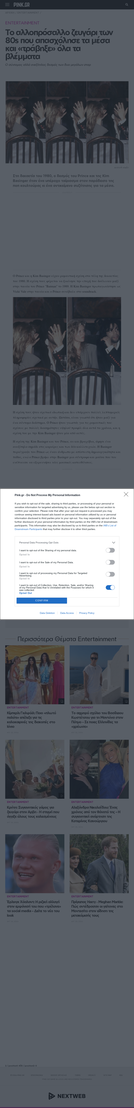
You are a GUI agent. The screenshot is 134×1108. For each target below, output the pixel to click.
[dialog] (67, 554)
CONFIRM (41, 600)
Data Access (67, 613)
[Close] (127, 495)
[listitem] (67, 542)
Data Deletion (47, 613)
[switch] (110, 550)
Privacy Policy (86, 613)
